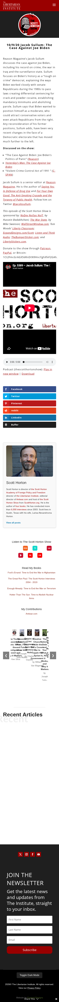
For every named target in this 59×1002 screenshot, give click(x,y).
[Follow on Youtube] (38, 854)
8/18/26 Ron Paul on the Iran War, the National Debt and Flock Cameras (29, 809)
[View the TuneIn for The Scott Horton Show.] (34, 548)
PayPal (7, 252)
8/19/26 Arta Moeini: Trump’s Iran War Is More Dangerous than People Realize (29, 741)
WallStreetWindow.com (35, 224)
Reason (33, 159)
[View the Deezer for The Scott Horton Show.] (42, 551)
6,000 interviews (19, 509)
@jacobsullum (22, 204)
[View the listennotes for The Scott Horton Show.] (39, 555)
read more (29, 757)
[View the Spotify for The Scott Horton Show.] (9, 551)
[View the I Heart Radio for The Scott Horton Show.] (49, 548)
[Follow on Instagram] (26, 854)
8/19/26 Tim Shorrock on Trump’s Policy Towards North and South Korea (29, 776)
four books (20, 506)
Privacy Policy (34, 988)
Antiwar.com (22, 499)
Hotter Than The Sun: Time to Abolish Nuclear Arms (32, 596)
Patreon (45, 248)
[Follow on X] (20, 854)
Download (28, 373)
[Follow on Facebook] (32, 854)
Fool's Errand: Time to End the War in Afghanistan (31, 572)
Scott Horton (24, 752)
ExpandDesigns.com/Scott (18, 232)
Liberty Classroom (23, 228)
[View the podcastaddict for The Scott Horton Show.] (30, 555)
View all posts (13, 522)
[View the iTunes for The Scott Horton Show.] (14, 551)
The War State (38, 219)
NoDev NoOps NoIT (31, 215)
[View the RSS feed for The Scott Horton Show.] (25, 548)
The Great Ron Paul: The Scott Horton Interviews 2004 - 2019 (31, 580)
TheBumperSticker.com (25, 237)
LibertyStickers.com (14, 241)
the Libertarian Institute (27, 496)
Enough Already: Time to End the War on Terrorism (31, 588)
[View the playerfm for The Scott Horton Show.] (20, 555)
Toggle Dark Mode (29, 975)
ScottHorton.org (31, 502)
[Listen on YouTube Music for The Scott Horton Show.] (18, 551)
